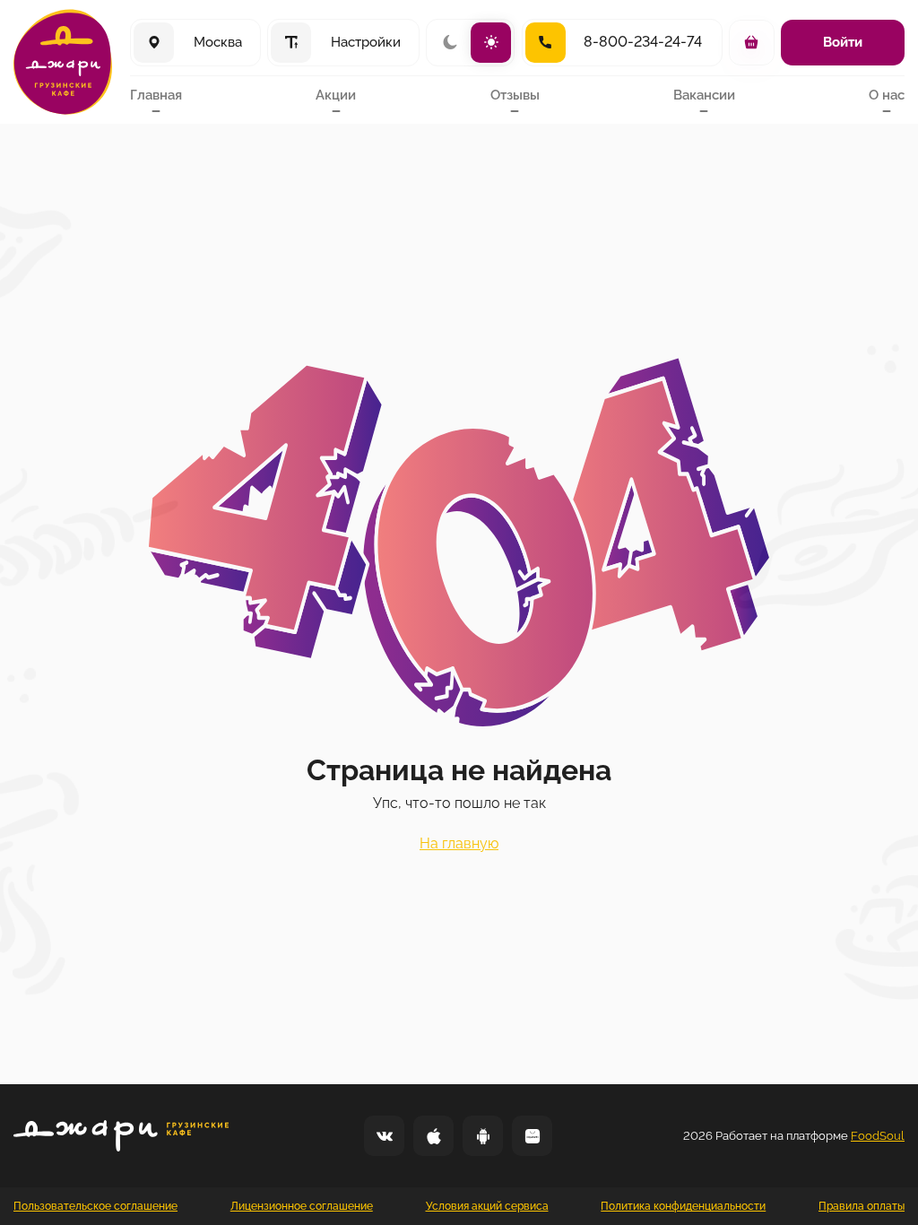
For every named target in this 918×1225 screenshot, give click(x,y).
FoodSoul (878, 1135)
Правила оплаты (861, 1206)
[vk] (384, 1136)
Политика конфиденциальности (683, 1206)
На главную (459, 843)
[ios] (433, 1136)
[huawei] (532, 1136)
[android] (483, 1136)
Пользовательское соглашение (95, 1206)
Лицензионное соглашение (301, 1206)
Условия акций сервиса (487, 1206)
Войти (842, 42)
